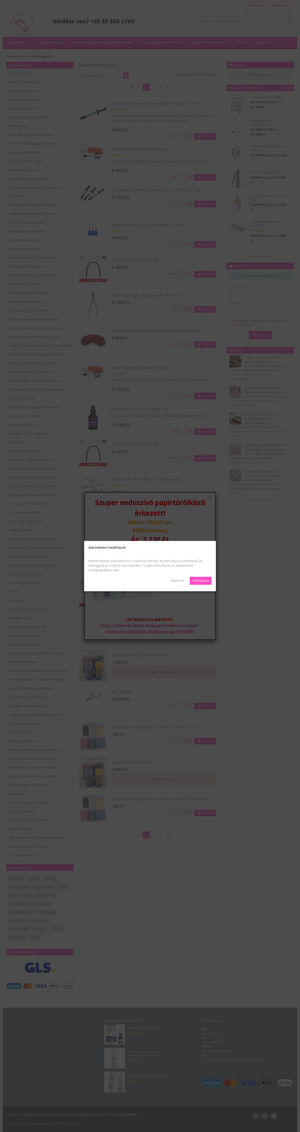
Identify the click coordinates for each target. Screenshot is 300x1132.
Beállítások (177, 580)
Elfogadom (202, 580)
